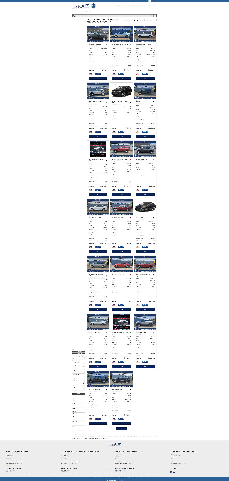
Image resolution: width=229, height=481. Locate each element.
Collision (146, 5)
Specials (130, 5)
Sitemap (121, 480)
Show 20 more (121, 428)
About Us (152, 5)
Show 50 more (122, 431)
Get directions (9, 458)
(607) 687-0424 (9, 465)
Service (140, 5)
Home (73, 11)
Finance (135, 5)
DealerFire (111, 477)
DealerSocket (119, 477)
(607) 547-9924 (118, 465)
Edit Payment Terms (79, 356)
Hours (20, 463)
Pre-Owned (123, 5)
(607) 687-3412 (64, 465)
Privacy (118, 480)
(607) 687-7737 (173, 465)
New (118, 5)
